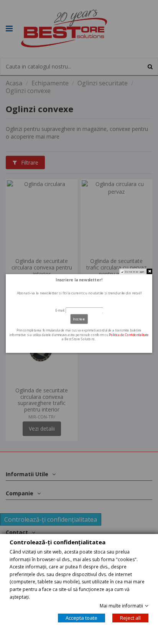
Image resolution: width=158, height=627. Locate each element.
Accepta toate (81, 617)
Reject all (130, 617)
